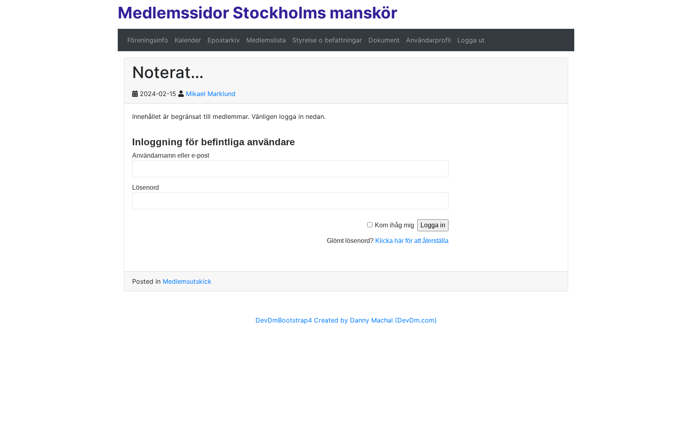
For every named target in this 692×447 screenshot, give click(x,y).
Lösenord (145, 187)
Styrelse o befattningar (327, 40)
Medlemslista (266, 40)
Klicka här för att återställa (412, 240)
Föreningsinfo (147, 40)
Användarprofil (428, 40)
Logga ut (471, 40)
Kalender (188, 40)
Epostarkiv (223, 40)
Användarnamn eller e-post (170, 155)
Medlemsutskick (187, 281)
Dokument (384, 40)
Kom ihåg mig (394, 225)
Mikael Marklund (210, 94)
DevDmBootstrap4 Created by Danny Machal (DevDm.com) (346, 320)
